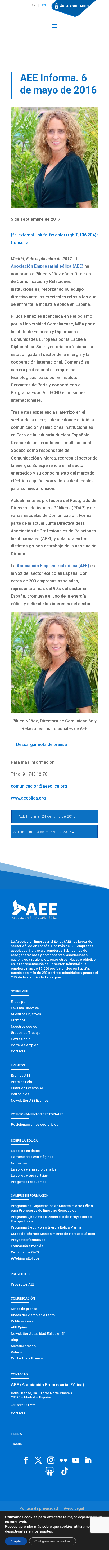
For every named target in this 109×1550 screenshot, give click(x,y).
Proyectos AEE (22, 1284)
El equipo (18, 1002)
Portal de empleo (24, 1045)
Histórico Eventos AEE (28, 1088)
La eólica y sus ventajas (29, 1175)
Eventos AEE (20, 1076)
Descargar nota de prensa (41, 744)
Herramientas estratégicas (32, 1157)
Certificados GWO (25, 1252)
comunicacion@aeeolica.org (39, 786)
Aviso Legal (74, 1508)
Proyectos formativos (28, 1240)
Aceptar (16, 1541)
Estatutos (18, 1020)
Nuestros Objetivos (26, 1014)
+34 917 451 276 (23, 1405)
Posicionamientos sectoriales (34, 1125)
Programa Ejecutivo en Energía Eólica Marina (46, 1227)
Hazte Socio (20, 1039)
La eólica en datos (25, 1151)
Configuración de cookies (52, 1541)
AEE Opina (19, 1327)
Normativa (19, 1163)
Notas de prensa (24, 1309)
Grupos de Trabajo (25, 1033)
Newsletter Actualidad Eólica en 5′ (38, 1334)
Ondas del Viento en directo (33, 1315)
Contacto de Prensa (27, 1358)
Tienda (16, 1444)
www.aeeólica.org (28, 798)
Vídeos (16, 1352)
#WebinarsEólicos (25, 1258)
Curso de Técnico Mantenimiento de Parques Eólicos (53, 1234)
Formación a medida (27, 1246)
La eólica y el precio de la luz (34, 1169)
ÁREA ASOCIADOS (74, 6)
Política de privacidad (38, 1508)
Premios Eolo (21, 1082)
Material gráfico (23, 1346)
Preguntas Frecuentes (28, 1182)
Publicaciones (22, 1321)
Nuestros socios (24, 1026)
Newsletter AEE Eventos (29, 1100)
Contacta (18, 1051)
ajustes (46, 1531)
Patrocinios (20, 1094)
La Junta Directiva (25, 1008)
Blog (14, 1340)
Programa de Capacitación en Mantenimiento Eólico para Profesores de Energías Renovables (52, 1208)
